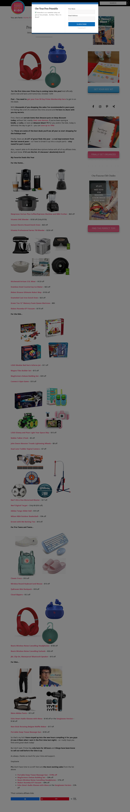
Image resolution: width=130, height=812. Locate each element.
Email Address (73, 15)
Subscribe (82, 24)
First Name (71, 9)
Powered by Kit (82, 28)
